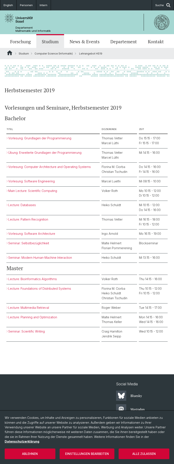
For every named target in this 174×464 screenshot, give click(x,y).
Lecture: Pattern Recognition (28, 219)
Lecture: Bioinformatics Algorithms (32, 279)
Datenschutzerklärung (22, 441)
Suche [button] (159, 5)
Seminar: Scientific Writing (26, 331)
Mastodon (137, 409)
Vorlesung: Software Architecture (31, 233)
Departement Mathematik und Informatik (33, 29)
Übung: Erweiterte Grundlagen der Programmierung (44, 152)
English (8, 5)
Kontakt (156, 42)
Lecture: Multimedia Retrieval (28, 307)
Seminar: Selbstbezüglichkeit (28, 243)
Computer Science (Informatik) (54, 53)
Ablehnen (30, 454)
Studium (50, 42)
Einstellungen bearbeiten (87, 454)
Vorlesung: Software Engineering (31, 181)
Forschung (20, 42)
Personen (26, 5)
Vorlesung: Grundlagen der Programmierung (39, 138)
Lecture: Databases (22, 205)
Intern (43, 5)
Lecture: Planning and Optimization (32, 317)
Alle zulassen (144, 454)
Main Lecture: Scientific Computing (32, 191)
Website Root (9, 52)
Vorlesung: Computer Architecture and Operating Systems (49, 167)
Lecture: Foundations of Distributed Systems (39, 288)
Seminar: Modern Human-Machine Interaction (40, 257)
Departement (123, 42)
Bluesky (136, 396)
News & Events (85, 42)
